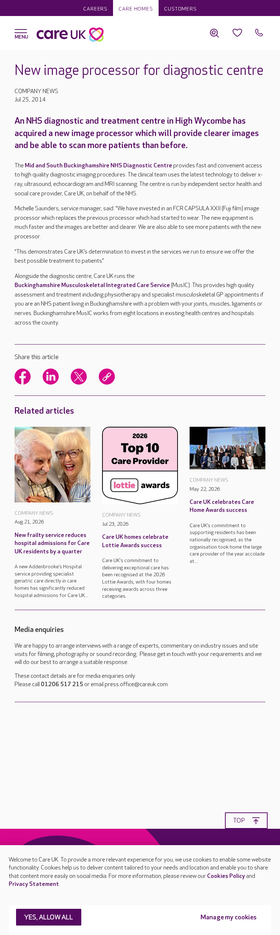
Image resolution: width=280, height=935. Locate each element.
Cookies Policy (226, 876)
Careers (95, 9)
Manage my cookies (229, 917)
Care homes (135, 9)
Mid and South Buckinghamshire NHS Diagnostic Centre (98, 165)
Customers (180, 9)
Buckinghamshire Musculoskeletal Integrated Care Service (92, 285)
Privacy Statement (34, 884)
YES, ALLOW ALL (48, 917)
